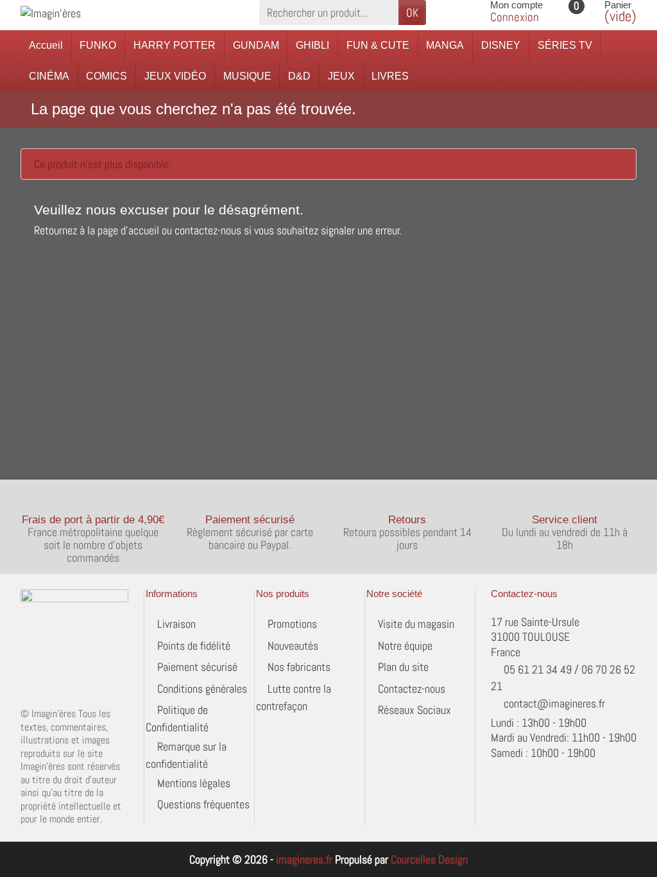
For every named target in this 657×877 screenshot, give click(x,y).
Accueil (46, 45)
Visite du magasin (416, 623)
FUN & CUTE (377, 45)
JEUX (341, 76)
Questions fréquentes (203, 804)
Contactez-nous (411, 688)
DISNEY (500, 45)
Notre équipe (405, 645)
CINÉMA (49, 76)
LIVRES (390, 76)
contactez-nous (208, 230)
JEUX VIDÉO (175, 76)
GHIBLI (312, 45)
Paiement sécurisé (197, 666)
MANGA (445, 45)
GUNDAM (256, 45)
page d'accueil (128, 230)
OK (412, 12)
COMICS (106, 76)
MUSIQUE (247, 76)
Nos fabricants (299, 666)
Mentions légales (193, 783)
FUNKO (98, 45)
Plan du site (403, 666)
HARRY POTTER (174, 45)
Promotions (292, 623)
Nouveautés (293, 645)
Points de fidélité (193, 645)
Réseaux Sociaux (414, 709)
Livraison (176, 623)
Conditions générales (202, 688)
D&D (299, 76)
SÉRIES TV (565, 45)
